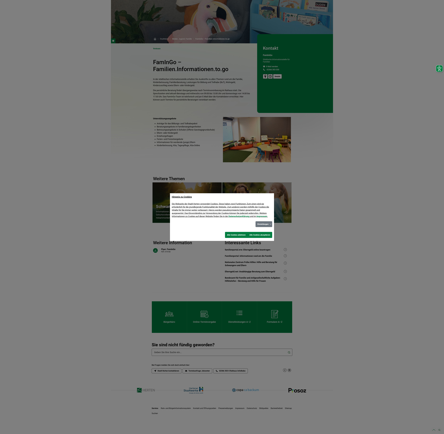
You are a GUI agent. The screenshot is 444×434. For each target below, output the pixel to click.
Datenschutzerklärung (239, 216)
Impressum (262, 216)
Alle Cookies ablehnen (236, 235)
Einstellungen (263, 224)
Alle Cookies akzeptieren (259, 235)
